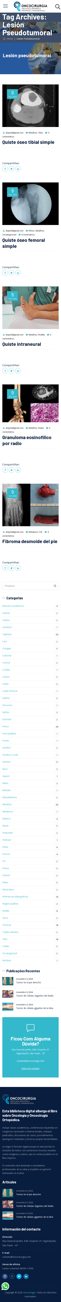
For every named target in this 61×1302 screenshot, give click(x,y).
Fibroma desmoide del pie (29, 541)
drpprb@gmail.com (14, 132)
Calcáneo (7, 627)
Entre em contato (30, 1068)
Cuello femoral (9, 690)
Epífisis (5, 712)
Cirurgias (6, 648)
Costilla (6, 669)
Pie (40, 531)
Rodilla (41, 334)
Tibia (40, 132)
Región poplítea (10, 903)
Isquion (6, 776)
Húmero (6, 761)
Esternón (6, 719)
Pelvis (5, 846)
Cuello (5, 683)
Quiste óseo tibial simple (28, 142)
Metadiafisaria (9, 797)
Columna (6, 655)
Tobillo (5, 946)
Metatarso (33, 531)
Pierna (5, 868)
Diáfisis (6, 698)
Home (9, 38)
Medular (6, 790)
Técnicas (6, 924)
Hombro (6, 747)
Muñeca (6, 818)
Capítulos (7, 634)
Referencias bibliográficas (15, 896)
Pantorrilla (7, 832)
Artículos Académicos (13, 605)
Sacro (5, 917)
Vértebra (6, 960)
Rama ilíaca (8, 889)
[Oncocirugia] (30, 6)
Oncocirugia (29, 1292)
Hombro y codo (10, 754)
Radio (41, 427)
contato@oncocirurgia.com (30, 1060)
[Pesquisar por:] (30, 585)
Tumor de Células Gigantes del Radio (34, 995)
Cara (4, 641)
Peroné (6, 854)
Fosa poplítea (9, 733)
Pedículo (6, 839)
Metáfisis (33, 132)
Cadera (6, 620)
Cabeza (6, 612)
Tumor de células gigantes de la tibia (34, 1008)
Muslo (5, 825)
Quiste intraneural (21, 344)
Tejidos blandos (10, 931)
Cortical (6, 662)
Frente (5, 740)
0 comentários (28, 234)
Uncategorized (9, 234)
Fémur (32, 230)
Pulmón (6, 875)
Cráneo (6, 676)
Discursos (7, 705)
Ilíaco (5, 768)
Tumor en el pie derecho (28, 982)
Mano (5, 783)
